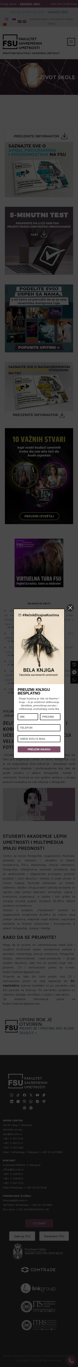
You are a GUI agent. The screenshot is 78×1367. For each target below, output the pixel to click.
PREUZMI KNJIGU (39, 749)
